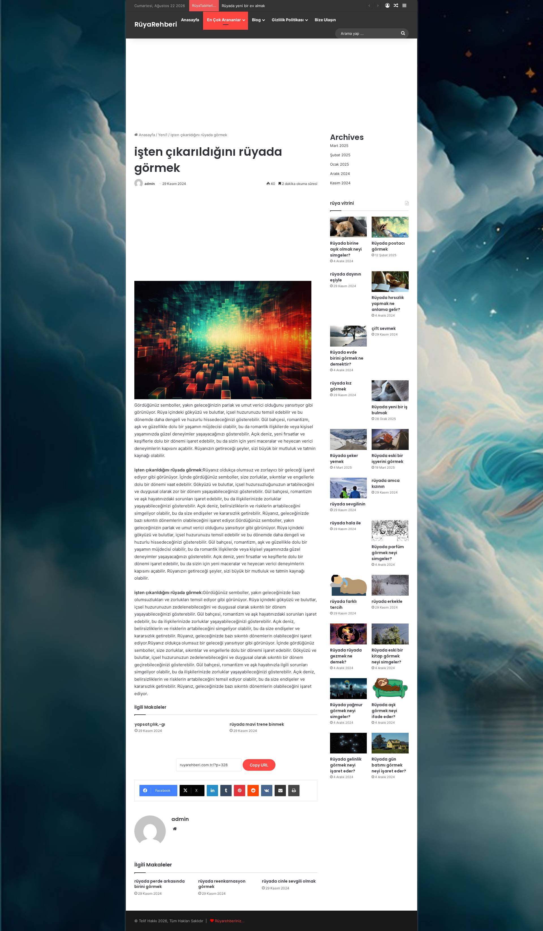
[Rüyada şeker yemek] (348, 439)
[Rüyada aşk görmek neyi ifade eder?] (390, 688)
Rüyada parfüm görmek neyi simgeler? (388, 552)
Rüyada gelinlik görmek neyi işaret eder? (345, 765)
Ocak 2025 (339, 164)
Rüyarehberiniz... (230, 921)
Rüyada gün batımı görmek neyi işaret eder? (389, 765)
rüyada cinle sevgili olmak (289, 881)
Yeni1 (162, 135)
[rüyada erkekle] (390, 585)
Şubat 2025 (340, 155)
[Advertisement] (271, 83)
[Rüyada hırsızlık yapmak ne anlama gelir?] (390, 281)
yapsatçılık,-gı (150, 724)
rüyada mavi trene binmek (257, 724)
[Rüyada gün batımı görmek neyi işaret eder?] (390, 743)
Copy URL (259, 765)
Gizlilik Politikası (288, 19)
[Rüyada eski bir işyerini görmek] (390, 439)
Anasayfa (190, 19)
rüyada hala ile (345, 523)
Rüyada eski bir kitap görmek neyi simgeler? (387, 656)
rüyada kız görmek (341, 386)
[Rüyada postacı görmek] (390, 227)
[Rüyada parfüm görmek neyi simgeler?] (390, 530)
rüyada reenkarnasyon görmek (221, 883)
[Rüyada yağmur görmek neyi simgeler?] (348, 688)
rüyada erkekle (387, 601)
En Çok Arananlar (224, 19)
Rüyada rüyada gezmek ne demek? (346, 656)
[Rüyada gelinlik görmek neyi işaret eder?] (348, 743)
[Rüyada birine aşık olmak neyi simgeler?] (348, 227)
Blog (256, 19)
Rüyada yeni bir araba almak (246, 5)
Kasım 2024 (340, 183)
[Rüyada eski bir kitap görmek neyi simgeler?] (390, 633)
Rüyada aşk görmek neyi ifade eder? (384, 710)
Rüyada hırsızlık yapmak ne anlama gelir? (388, 303)
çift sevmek (384, 328)
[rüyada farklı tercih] (348, 585)
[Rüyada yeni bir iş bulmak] (390, 390)
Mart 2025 (339, 145)
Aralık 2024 (340, 173)
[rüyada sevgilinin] (348, 488)
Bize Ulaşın (325, 19)
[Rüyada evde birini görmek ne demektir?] (348, 336)
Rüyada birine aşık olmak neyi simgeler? (346, 249)
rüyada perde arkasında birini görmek (159, 883)
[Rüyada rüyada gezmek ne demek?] (348, 633)
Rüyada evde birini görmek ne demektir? (346, 358)
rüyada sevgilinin (347, 504)
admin (150, 183)
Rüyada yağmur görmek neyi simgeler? (346, 710)
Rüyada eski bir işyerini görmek (387, 458)
